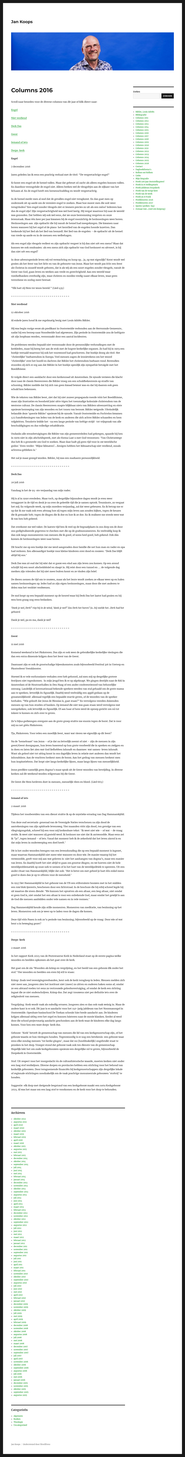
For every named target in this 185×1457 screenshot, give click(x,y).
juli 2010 (17, 1286)
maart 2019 (19, 1134)
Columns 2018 (142, 139)
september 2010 (21, 1280)
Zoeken (136, 92)
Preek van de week (144, 194)
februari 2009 (20, 1322)
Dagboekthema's (143, 169)
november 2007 (21, 1349)
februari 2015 (20, 1155)
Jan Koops (22, 21)
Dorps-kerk (18, 150)
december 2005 (21, 1383)
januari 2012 (19, 1243)
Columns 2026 (142, 163)
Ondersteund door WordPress (36, 1444)
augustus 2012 (20, 1225)
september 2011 (21, 1252)
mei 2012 (18, 1234)
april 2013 (18, 1204)
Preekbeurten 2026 (144, 200)
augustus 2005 (20, 1395)
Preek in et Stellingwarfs (147, 184)
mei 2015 (18, 1152)
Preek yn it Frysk (143, 197)
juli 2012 (17, 1228)
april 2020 (18, 1125)
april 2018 (18, 1140)
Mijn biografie (142, 178)
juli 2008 (18, 1337)
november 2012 (21, 1216)
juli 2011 (17, 1258)
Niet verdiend (19, 118)
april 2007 (18, 1359)
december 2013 (20, 1182)
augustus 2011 (20, 1255)
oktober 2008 (20, 1331)
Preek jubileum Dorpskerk (148, 187)
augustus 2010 (20, 1283)
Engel (14, 109)
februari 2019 (20, 1137)
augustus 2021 (20, 1122)
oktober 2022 (20, 1119)
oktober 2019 (20, 1131)
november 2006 (21, 1362)
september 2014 (21, 1164)
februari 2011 (19, 1270)
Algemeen (18, 1416)
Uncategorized (20, 1425)
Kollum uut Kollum (144, 172)
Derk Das (16, 126)
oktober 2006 (20, 1365)
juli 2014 (17, 1167)
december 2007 (21, 1346)
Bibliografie (141, 115)
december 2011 (20, 1246)
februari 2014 (20, 1176)
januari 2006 (19, 1380)
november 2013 (21, 1185)
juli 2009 (18, 1313)
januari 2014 (19, 1179)
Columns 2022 (142, 151)
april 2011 (18, 1264)
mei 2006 (18, 1377)
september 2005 (21, 1392)
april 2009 (18, 1319)
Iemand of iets (19, 142)
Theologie (18, 1422)
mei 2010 (18, 1292)
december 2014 (20, 1158)
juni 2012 (18, 1231)
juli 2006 (18, 1374)
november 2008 (21, 1328)
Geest (14, 134)
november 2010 (21, 1274)
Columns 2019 (142, 142)
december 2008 (21, 1325)
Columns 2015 (142, 130)
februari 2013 (20, 1210)
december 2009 (21, 1304)
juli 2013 (17, 1198)
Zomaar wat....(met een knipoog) (150, 209)
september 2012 (21, 1222)
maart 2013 (19, 1207)
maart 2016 (19, 1143)
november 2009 (21, 1307)
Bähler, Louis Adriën (145, 112)
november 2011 (20, 1249)
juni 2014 (18, 1170)
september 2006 (21, 1368)
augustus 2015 (20, 1149)
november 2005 (21, 1386)
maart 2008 (19, 1343)
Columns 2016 (142, 133)
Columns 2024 (142, 157)
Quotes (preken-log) (145, 206)
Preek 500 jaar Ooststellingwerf (150, 181)
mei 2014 (18, 1173)
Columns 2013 (142, 124)
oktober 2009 (20, 1310)
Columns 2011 (142, 118)
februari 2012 (20, 1240)
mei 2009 (18, 1316)
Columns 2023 (142, 154)
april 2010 (18, 1295)
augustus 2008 (20, 1334)
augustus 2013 (20, 1195)
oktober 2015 (20, 1146)
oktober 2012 (20, 1219)
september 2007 (21, 1352)
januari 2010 (19, 1301)
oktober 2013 (19, 1189)
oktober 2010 (20, 1277)
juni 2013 (18, 1201)
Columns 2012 (142, 121)
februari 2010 (20, 1298)
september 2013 (21, 1192)
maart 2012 (19, 1237)
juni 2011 (18, 1261)
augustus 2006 (20, 1371)
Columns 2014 (142, 127)
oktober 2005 (20, 1389)
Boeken (17, 1419)
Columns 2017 (142, 136)
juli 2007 (18, 1355)
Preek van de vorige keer (147, 191)
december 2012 (20, 1213)
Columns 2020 (142, 145)
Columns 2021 (142, 148)
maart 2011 (19, 1267)
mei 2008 (18, 1340)
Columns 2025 (142, 160)
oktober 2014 (20, 1161)
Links (138, 175)
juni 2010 (18, 1289)
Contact (139, 166)
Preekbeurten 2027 (144, 203)
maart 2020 (19, 1128)
